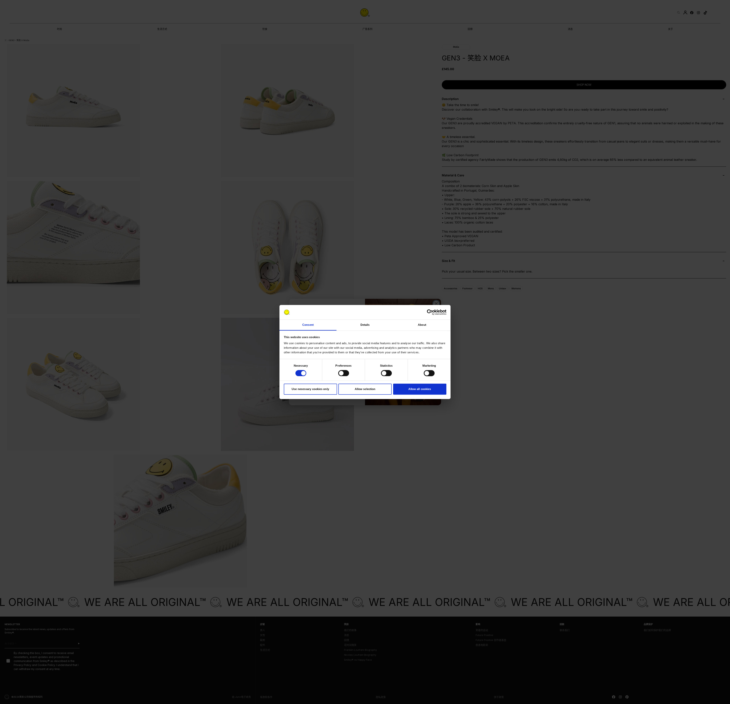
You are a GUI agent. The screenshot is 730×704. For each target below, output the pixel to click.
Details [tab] (365, 324)
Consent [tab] (308, 324)
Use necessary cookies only (310, 389)
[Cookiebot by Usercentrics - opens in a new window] (429, 312)
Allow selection (365, 389)
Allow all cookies (419, 389)
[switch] (343, 373)
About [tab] (422, 324)
